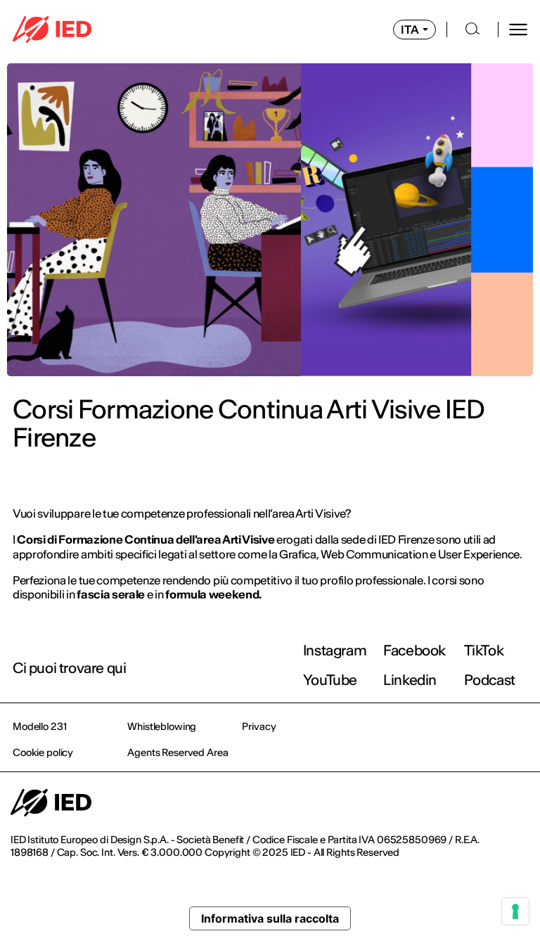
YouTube (330, 679)
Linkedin (410, 679)
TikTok (484, 650)
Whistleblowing (161, 726)
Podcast (489, 679)
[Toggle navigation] (518, 29)
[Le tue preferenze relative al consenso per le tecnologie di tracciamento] (515, 911)
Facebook (414, 650)
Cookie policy (43, 752)
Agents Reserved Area (177, 752)
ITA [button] (410, 30)
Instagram (334, 650)
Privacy (259, 726)
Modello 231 (39, 726)
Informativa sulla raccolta (270, 918)
